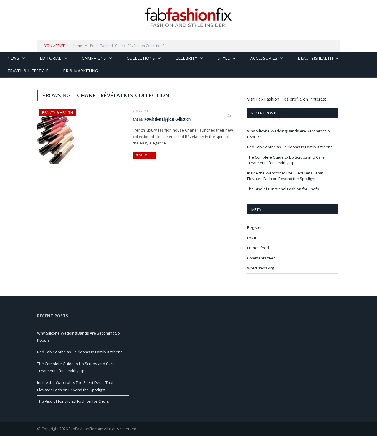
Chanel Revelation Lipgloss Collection (162, 119)
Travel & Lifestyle (27, 71)
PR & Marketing (80, 71)
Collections (141, 58)
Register (254, 227)
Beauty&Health (315, 58)
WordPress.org (260, 268)
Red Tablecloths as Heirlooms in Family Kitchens (290, 146)
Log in (252, 237)
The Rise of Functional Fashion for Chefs (283, 189)
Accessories (263, 58)
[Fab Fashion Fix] (188, 17)
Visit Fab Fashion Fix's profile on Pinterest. (287, 99)
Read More (144, 154)
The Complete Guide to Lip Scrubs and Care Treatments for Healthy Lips (286, 160)
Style (224, 58)
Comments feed (261, 258)
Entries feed (258, 247)
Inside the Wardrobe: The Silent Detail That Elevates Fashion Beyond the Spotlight (285, 176)
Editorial (50, 58)
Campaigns (94, 58)
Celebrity (186, 58)
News (13, 58)
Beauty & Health (57, 112)
